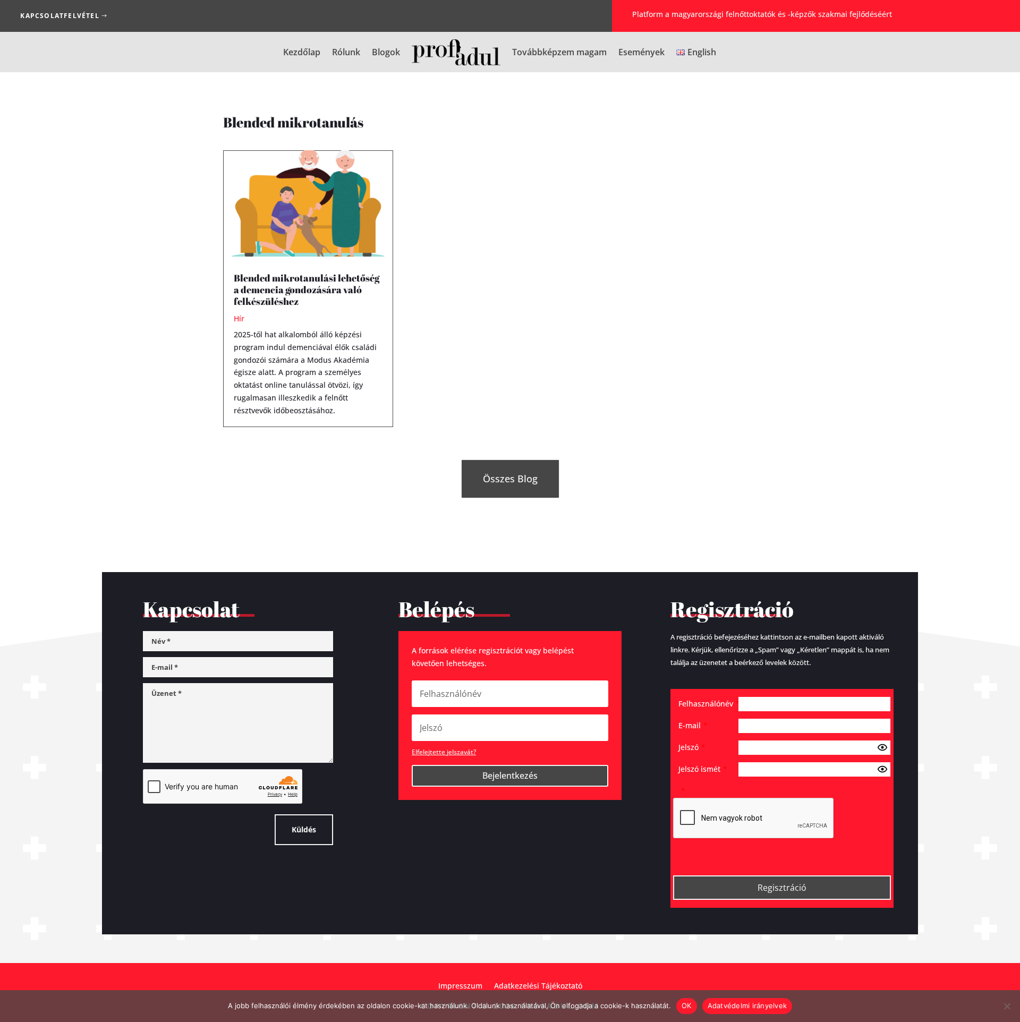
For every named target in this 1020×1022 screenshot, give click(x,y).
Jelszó (692, 747)
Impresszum (460, 985)
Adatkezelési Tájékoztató (538, 985)
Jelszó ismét (702, 769)
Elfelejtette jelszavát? (444, 751)
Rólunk (346, 52)
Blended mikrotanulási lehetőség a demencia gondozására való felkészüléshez (306, 289)
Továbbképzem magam (559, 52)
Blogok (386, 52)
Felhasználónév (708, 704)
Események (641, 52)
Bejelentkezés (510, 775)
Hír (239, 318)
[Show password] (882, 747)
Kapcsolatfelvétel (59, 15)
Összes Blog (510, 478)
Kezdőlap (301, 52)
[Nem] (1006, 1006)
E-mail (693, 725)
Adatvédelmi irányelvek (747, 1005)
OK (687, 1005)
